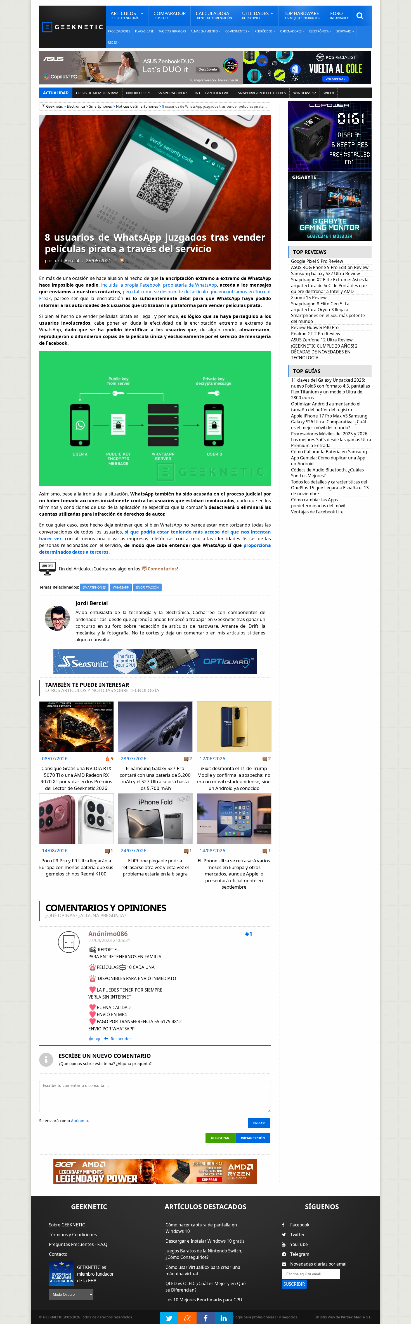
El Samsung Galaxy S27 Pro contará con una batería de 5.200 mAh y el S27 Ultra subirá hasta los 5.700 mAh (155, 778)
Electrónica (76, 106)
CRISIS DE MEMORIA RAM (97, 92)
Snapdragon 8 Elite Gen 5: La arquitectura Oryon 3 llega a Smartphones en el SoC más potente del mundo (328, 312)
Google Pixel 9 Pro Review (317, 261)
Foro (339, 15)
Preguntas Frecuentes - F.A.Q (78, 1244)
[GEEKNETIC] (72, 27)
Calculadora (214, 15)
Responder (121, 1039)
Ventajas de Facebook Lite (317, 512)
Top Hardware (302, 15)
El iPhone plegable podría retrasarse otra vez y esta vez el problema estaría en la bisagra (155, 867)
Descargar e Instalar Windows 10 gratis (205, 1241)
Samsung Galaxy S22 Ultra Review (325, 274)
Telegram (299, 1254)
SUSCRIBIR (294, 1284)
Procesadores (119, 31)
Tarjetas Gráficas (172, 31)
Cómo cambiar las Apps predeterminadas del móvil (318, 503)
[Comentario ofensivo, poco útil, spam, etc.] (100, 1039)
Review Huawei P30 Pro (315, 328)
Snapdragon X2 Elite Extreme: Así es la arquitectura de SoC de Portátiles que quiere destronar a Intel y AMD (330, 285)
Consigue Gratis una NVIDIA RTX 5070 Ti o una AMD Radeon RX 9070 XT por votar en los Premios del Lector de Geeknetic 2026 (76, 778)
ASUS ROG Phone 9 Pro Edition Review (330, 267)
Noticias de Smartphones (137, 106)
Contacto (58, 1254)
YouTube (299, 1244)
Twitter (297, 1235)
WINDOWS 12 (304, 92)
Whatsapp (121, 587)
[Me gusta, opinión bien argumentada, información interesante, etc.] (91, 1038)
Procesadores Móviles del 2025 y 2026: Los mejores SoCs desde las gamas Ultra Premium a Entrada (331, 440)
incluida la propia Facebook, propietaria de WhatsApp (159, 285)
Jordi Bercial (66, 260)
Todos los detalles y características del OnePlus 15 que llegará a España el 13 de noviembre (330, 488)
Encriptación (147, 587)
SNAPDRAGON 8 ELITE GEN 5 (262, 92)
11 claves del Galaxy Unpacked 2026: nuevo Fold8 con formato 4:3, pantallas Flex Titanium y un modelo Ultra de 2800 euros (330, 389)
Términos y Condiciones (73, 1235)
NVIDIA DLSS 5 (138, 92)
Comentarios (162, 569)
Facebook (299, 1225)
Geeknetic (54, 106)
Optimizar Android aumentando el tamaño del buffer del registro (325, 407)
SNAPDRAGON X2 (172, 92)
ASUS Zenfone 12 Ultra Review (322, 340)
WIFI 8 (328, 92)
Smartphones (100, 106)
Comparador (169, 15)
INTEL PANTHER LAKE (212, 92)
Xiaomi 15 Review (309, 298)
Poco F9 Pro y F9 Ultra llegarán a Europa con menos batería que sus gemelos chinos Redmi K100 (76, 867)
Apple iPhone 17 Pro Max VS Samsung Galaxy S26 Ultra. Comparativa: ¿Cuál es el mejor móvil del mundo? (329, 422)
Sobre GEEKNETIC (67, 1225)
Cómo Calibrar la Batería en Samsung (329, 452)
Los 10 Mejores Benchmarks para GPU (204, 1300)
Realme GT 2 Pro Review (315, 334)
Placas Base (144, 31)
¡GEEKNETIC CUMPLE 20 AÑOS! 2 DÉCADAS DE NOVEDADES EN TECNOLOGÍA (324, 352)
